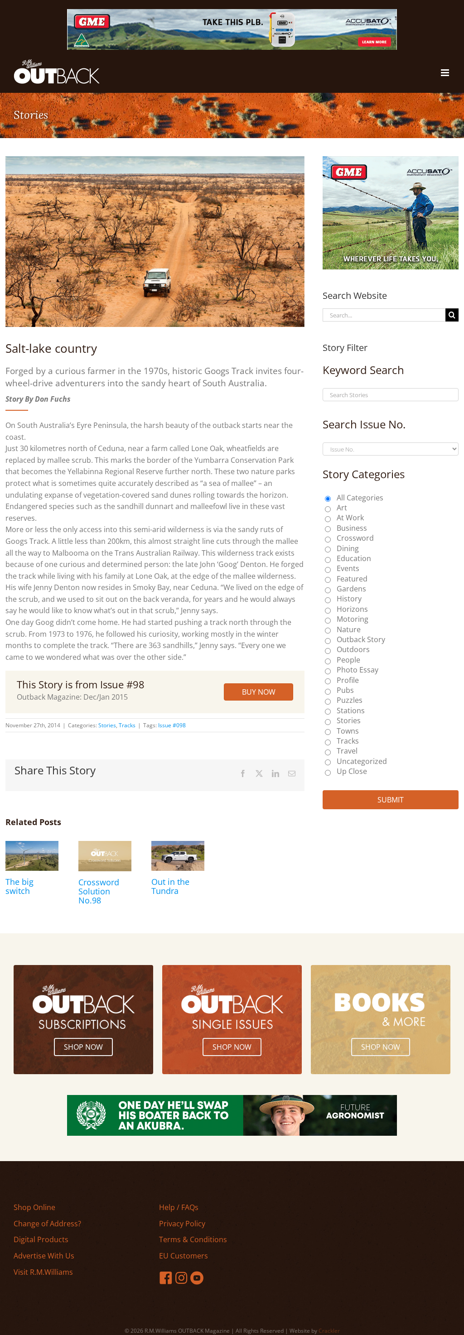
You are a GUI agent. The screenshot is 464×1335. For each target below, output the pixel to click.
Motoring (352, 619)
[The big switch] (31, 846)
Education (354, 558)
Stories (107, 725)
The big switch (19, 886)
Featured (352, 579)
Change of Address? (47, 1224)
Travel (347, 751)
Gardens (351, 589)
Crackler (329, 1331)
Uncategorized (362, 761)
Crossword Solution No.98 (98, 891)
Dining (348, 548)
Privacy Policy (182, 1224)
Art (342, 508)
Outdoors (353, 649)
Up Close (352, 771)
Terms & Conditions (193, 1239)
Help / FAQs (178, 1207)
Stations (351, 711)
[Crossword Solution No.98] (104, 846)
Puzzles (349, 700)
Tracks (127, 725)
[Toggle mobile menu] (445, 72)
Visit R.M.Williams (43, 1272)
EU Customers (183, 1256)
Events (348, 568)
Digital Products (41, 1239)
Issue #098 (172, 725)
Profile (348, 680)
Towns (348, 731)
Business (352, 528)
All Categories (360, 498)
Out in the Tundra (170, 886)
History (349, 599)
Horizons (352, 609)
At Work (350, 518)
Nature (349, 629)
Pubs (345, 690)
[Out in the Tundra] (177, 846)
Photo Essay (357, 670)
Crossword (355, 538)
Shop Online (34, 1207)
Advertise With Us (44, 1256)
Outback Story (361, 639)
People (348, 660)
